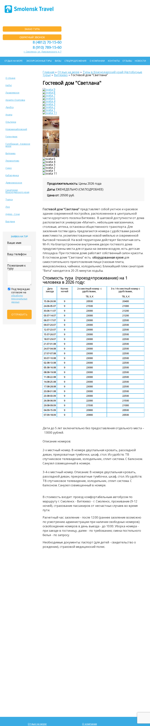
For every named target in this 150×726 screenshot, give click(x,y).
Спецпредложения (75, 60)
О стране (10, 78)
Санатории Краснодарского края (17, 191)
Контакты (114, 60)
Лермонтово (12, 160)
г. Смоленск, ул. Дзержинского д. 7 (42, 51)
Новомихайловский (16, 129)
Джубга (9, 107)
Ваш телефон (16, 254)
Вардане (10, 221)
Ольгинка (10, 122)
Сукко (8, 168)
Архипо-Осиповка (15, 100)
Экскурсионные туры (39, 60)
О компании (97, 60)
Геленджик (11, 136)
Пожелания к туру (16, 267)
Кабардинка (12, 175)
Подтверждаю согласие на (20, 295)
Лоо (7, 206)
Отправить (19, 314)
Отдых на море (13, 60)
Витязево (10, 153)
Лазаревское (12, 92)
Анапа (8, 114)
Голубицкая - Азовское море (17, 145)
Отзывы (127, 60)
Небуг (8, 85)
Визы (58, 60)
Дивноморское (13, 182)
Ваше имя (14, 242)
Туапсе (9, 199)
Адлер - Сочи (12, 214)
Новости (140, 60)
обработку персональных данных (19, 299)
